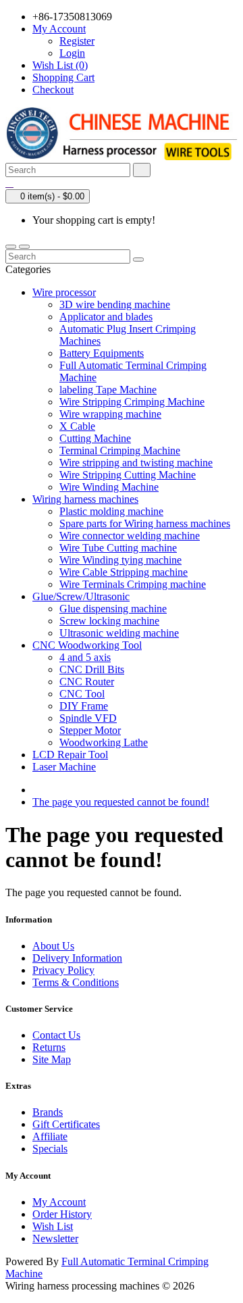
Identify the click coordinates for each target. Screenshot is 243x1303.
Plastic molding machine (111, 511)
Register (76, 41)
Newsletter (55, 1238)
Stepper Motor (90, 730)
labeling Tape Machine (108, 389)
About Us (53, 946)
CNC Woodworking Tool (87, 645)
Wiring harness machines (85, 499)
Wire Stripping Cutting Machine (127, 475)
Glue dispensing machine (113, 608)
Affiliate (50, 1136)
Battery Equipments (101, 353)
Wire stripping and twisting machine (136, 462)
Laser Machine (64, 766)
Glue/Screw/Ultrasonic (81, 596)
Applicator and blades (106, 316)
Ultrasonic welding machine (119, 633)
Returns (48, 1047)
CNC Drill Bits (91, 669)
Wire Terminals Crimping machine (132, 584)
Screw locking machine (109, 620)
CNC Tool (82, 693)
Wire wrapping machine (110, 414)
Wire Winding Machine (109, 487)
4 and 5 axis (85, 657)
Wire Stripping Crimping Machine (132, 402)
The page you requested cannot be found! (120, 802)
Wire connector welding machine (129, 535)
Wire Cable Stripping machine (123, 572)
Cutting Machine (95, 438)
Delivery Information (77, 958)
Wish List (52, 1226)
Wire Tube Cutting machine (118, 548)
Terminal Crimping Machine (119, 450)
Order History (62, 1214)
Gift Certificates (66, 1124)
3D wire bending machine (114, 304)
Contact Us (56, 1035)
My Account (59, 1202)
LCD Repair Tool (70, 754)
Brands (47, 1112)
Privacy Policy (63, 970)
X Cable (77, 426)
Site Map (51, 1059)
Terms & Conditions (75, 982)
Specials (50, 1148)
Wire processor (64, 292)
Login (72, 53)
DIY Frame (83, 706)
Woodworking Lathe (103, 742)
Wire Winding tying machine (120, 560)
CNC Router (86, 681)
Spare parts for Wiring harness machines (144, 523)
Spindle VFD (88, 718)
